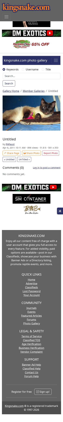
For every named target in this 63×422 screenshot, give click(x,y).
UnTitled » (24, 159)
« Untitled (9, 159)
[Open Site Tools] (60, 211)
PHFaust (10, 144)
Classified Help (32, 368)
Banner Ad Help (31, 364)
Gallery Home (11, 91)
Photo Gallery (31, 323)
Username (32, 69)
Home (31, 279)
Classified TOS (31, 340)
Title (48, 69)
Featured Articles (31, 315)
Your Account (31, 295)
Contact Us (31, 372)
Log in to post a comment (46, 167)
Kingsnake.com (14, 406)
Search (9, 83)
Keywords (12, 69)
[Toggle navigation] (6, 17)
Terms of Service (31, 336)
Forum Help (31, 376)
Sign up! (44, 391)
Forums (31, 319)
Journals (31, 308)
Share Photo (32, 153)
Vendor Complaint (31, 352)
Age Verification (31, 344)
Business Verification (31, 348)
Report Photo (51, 153)
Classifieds (31, 287)
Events (31, 312)
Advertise (31, 283)
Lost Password (32, 291)
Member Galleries (34, 91)
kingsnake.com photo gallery (25, 60)
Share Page (12, 153)
